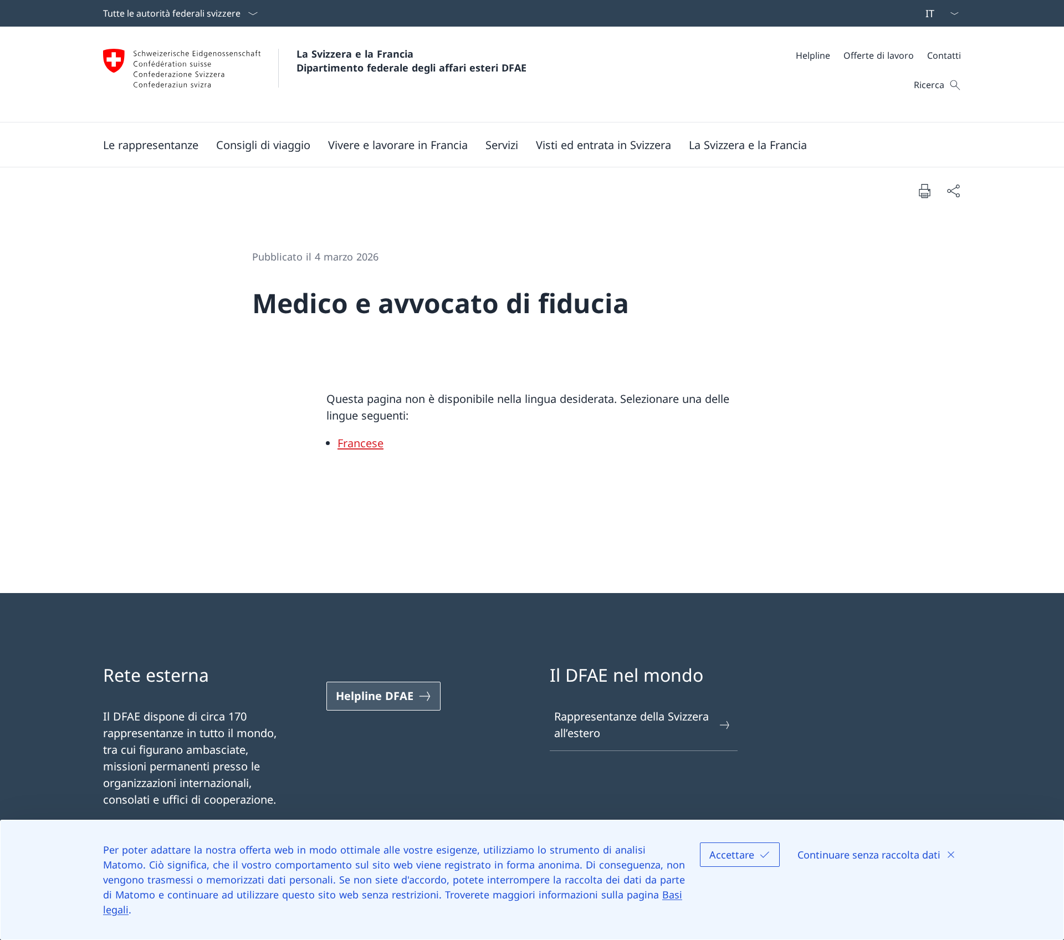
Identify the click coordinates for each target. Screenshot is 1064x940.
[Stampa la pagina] (924, 190)
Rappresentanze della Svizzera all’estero (631, 724)
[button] (150, 144)
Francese (360, 443)
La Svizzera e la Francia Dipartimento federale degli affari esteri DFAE (411, 60)
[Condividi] (953, 190)
